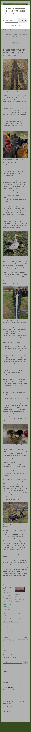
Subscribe (23, 20)
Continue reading (15, 25)
